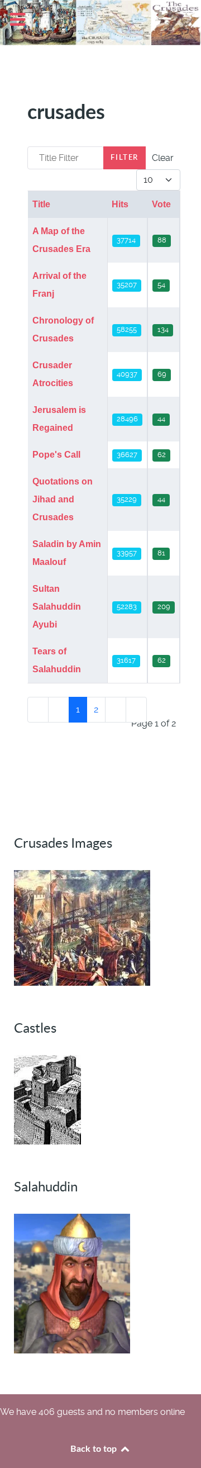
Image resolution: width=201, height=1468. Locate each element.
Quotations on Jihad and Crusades (62, 499)
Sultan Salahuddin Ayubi (56, 606)
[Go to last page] (136, 710)
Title (41, 204)
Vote (161, 204)
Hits (120, 204)
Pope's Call (56, 454)
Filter (124, 157)
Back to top (94, 1449)
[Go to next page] (115, 710)
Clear (163, 158)
